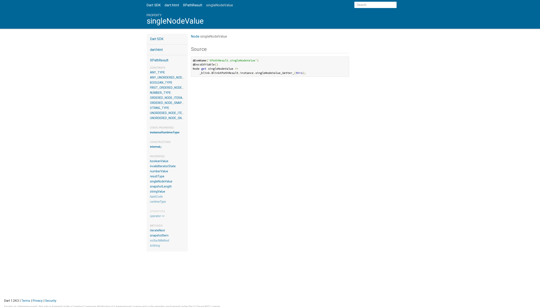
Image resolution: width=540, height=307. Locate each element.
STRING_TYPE (159, 108)
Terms (25, 301)
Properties (157, 156)
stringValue (157, 191)
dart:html (172, 5)
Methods (156, 225)
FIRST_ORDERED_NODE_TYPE (170, 87)
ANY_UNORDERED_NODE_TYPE (171, 77)
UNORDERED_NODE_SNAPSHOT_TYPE (176, 118)
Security (50, 301)
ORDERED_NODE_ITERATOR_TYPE (173, 97)
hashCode (156, 196)
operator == (157, 216)
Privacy (38, 301)
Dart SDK (154, 5)
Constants (157, 67)
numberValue (159, 171)
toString (155, 245)
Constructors (160, 142)
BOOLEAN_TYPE (161, 82)
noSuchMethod (159, 240)
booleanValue (159, 161)
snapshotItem (159, 235)
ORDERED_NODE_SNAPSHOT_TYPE (174, 103)
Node (195, 36)
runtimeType (158, 201)
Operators (157, 211)
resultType (157, 176)
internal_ (156, 146)
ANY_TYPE (157, 72)
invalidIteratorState (163, 166)
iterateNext (157, 230)
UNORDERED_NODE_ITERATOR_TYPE (175, 113)
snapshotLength (161, 186)
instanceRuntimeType (165, 132)
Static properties (162, 127)
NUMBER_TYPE (160, 92)
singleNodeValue (161, 181)
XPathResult (192, 5)
